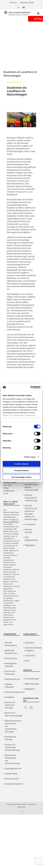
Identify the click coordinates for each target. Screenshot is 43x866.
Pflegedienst (30, 545)
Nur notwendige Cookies (21, 477)
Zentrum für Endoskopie (10, 672)
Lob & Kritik (30, 655)
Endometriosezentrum (12, 692)
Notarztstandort (12, 778)
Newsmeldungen (32, 684)
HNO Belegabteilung (31, 538)
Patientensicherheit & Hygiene (32, 649)
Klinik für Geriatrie (28, 530)
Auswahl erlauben (21, 470)
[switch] (37, 433)
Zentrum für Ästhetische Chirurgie (10, 705)
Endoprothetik (11, 773)
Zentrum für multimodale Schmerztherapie (12, 747)
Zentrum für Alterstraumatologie (12, 714)
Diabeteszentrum (12, 679)
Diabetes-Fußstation (9, 685)
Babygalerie (30, 689)
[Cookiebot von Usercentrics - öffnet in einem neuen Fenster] (30, 387)
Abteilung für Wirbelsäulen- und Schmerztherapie (12, 759)
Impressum (32, 804)
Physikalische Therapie (10, 738)
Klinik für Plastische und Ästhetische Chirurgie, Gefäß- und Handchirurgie (31, 512)
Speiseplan (29, 642)
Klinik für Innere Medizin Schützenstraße (31, 487)
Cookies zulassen (21, 464)
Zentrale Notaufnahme (11, 644)
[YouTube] (31, 707)
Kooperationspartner (12, 784)
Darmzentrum (11, 658)
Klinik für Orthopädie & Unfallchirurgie (31, 498)
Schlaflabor (10, 697)
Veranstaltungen (32, 678)
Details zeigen (30, 457)
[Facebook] (25, 707)
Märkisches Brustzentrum (11, 651)
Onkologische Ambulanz (11, 664)
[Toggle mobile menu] (38, 13)
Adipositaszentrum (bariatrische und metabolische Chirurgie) (12, 726)
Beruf (27, 660)
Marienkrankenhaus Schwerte (17, 804)
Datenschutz (22, 807)
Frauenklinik (30, 524)
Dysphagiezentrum (12, 768)
